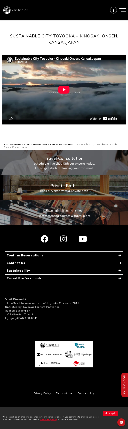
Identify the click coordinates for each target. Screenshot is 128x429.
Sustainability (18, 271)
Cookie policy (86, 393)
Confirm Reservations (25, 255)
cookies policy (48, 419)
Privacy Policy (42, 393)
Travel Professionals (24, 278)
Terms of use (64, 393)
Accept (110, 413)
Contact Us (16, 263)
